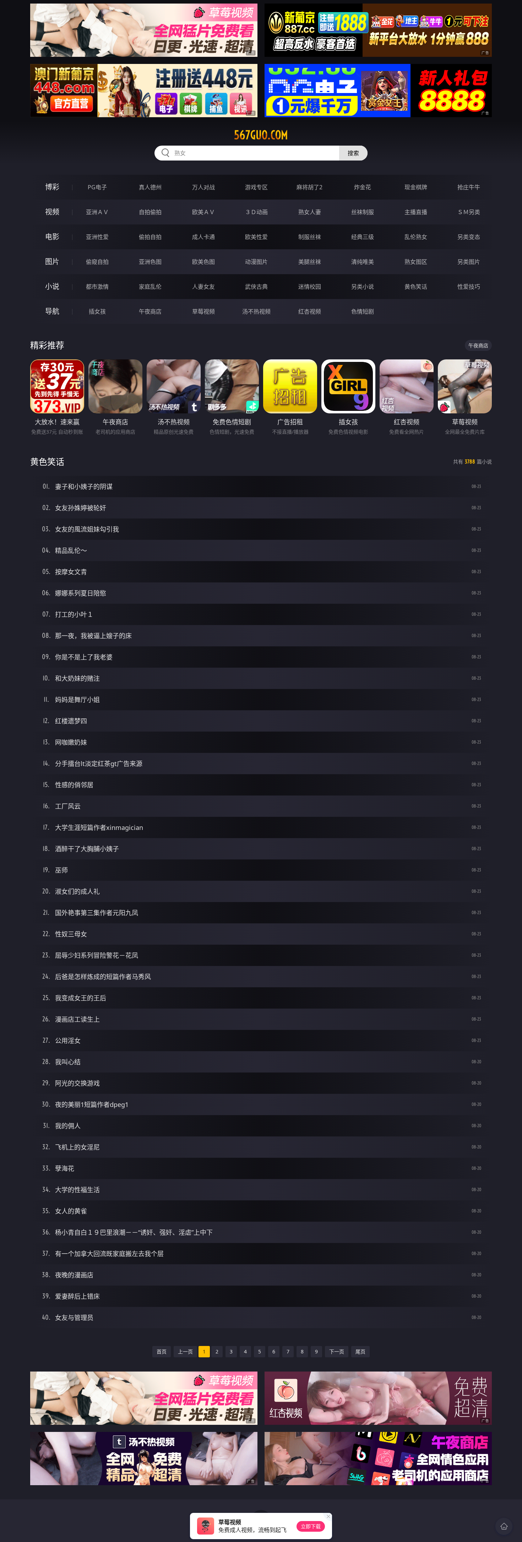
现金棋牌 (415, 187)
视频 (52, 212)
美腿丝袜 (309, 262)
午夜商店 (150, 311)
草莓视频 (203, 311)
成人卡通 (203, 237)
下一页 (336, 1351)
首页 (162, 1351)
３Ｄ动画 (256, 212)
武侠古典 (256, 287)
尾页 (360, 1351)
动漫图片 (256, 262)
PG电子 (97, 187)
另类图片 (468, 262)
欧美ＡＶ (203, 212)
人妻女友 (203, 287)
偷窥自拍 (97, 262)
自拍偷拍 (150, 212)
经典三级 (362, 237)
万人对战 (203, 187)
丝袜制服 (362, 212)
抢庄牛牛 (468, 187)
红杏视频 (309, 311)
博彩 (52, 187)
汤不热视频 (256, 311)
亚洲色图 (150, 262)
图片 (52, 261)
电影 (52, 236)
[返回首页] (503, 1526)
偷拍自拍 (150, 237)
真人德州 (150, 187)
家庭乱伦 (150, 287)
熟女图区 (415, 262)
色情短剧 (362, 311)
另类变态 (468, 237)
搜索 (353, 153)
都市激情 (97, 287)
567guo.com (261, 135)
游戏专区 (256, 187)
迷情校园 (309, 287)
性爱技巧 (468, 287)
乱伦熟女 (415, 237)
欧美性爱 (256, 237)
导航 (52, 311)
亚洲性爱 (97, 237)
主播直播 (415, 212)
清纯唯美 (362, 262)
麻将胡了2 (309, 187)
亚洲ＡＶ (97, 212)
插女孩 (97, 311)
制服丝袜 (309, 237)
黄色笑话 (415, 287)
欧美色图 (203, 262)
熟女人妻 (309, 212)
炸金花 (362, 187)
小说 (52, 286)
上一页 (185, 1351)
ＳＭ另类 (468, 212)
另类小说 (362, 287)
